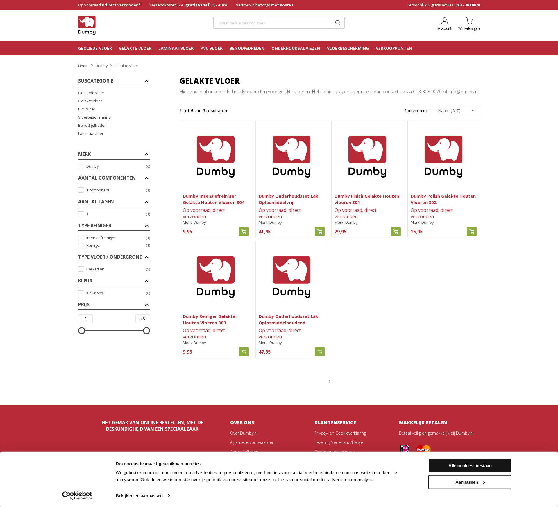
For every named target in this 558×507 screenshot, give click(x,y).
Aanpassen (466, 481)
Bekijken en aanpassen (139, 495)
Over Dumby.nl (243, 433)
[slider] (81, 330)
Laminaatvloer (176, 48)
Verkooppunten (394, 48)
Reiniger (118, 245)
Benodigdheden (247, 48)
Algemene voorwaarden (252, 442)
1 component (118, 190)
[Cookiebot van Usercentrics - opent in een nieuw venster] (77, 495)
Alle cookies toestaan (470, 465)
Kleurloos (118, 292)
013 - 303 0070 (467, 5)
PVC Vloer (86, 109)
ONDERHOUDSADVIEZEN (295, 48)
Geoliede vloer (95, 48)
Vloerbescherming (94, 117)
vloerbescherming (348, 48)
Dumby (118, 166)
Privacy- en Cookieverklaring (340, 433)
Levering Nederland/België (338, 442)
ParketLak (118, 269)
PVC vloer (212, 48)
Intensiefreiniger (118, 237)
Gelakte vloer (135, 48)
